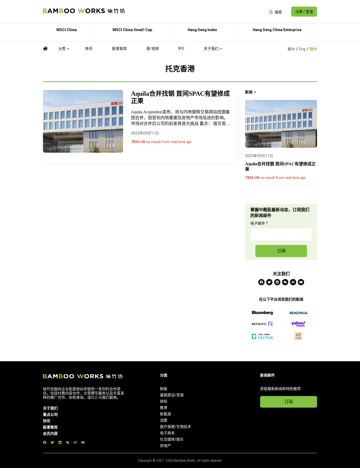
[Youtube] (301, 282)
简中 (313, 49)
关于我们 (211, 48)
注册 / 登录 (304, 11)
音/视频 (152, 48)
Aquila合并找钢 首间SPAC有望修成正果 (180, 97)
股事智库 (119, 48)
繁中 (291, 49)
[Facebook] (261, 282)
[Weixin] (285, 282)
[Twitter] (269, 282)
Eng (302, 49)
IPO (181, 48)
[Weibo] (293, 282)
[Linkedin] (277, 282)
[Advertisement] (196, 12)
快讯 (89, 48)
